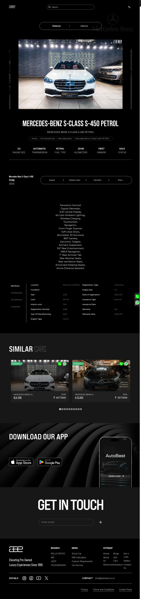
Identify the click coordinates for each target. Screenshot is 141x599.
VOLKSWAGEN (58, 565)
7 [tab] (74, 409)
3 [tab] (65, 409)
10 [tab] (81, 409)
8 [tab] (76, 409)
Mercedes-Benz (65, 139)
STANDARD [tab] (16, 293)
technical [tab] (16, 300)
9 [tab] (78, 409)
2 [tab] (62, 409)
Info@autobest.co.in (105, 578)
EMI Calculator (79, 557)
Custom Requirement (82, 561)
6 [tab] (71, 409)
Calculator (98, 180)
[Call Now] (137, 296)
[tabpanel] (81, 302)
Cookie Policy (125, 589)
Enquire (52, 180)
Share (120, 180)
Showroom (108, 564)
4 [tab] (67, 409)
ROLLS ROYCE (58, 553)
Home (34, 139)
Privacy (84, 589)
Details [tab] (15, 286)
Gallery (127, 560)
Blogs (116, 553)
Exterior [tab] (57, 26)
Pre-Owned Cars (47, 139)
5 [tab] (69, 409)
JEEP (53, 561)
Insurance (118, 564)
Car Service (77, 565)
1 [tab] (60, 409)
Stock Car (76, 553)
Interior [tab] (84, 26)
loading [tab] (15, 307)
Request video (74, 180)
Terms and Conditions (103, 589)
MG (52, 557)
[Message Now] (137, 302)
